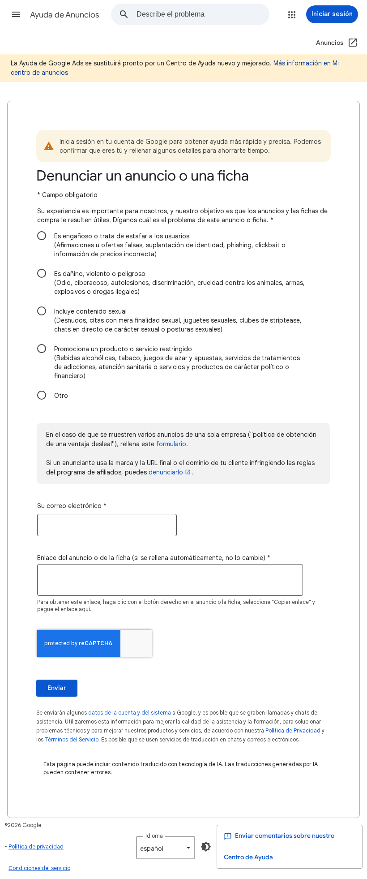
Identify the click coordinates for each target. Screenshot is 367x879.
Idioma (154, 835)
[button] (16, 14)
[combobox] (203, 14)
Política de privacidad (36, 846)
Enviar (56, 688)
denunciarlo (166, 472)
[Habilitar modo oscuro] (206, 846)
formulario (171, 444)
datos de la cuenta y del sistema (129, 712)
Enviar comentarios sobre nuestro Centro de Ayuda (279, 846)
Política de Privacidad (292, 730)
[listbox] (165, 847)
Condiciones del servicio (39, 868)
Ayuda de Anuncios (64, 15)
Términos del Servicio (71, 739)
